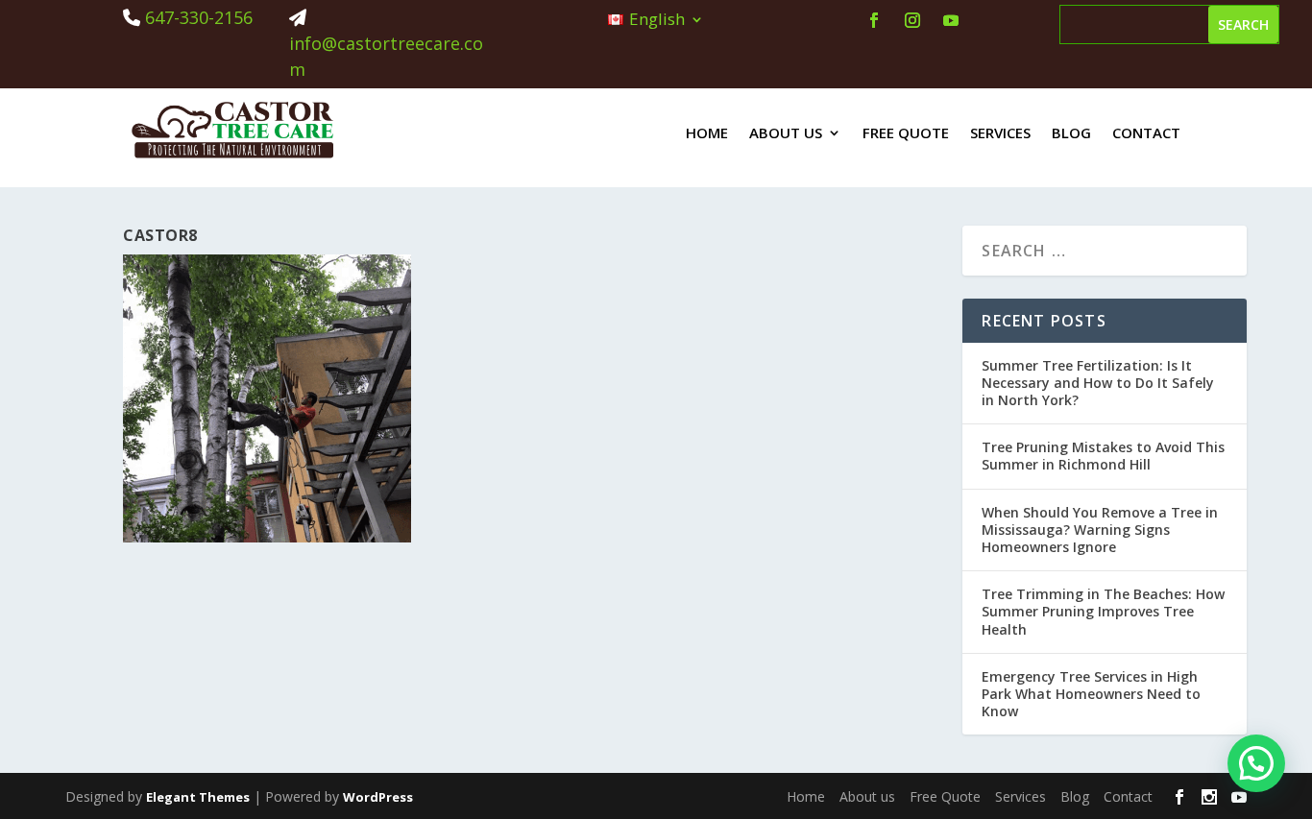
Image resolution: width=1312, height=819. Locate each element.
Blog (1071, 132)
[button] (1256, 763)
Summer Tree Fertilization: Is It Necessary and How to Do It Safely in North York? (1098, 382)
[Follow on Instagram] (912, 20)
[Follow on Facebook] (874, 20)
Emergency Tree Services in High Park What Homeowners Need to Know (1091, 693)
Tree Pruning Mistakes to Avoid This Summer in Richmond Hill (1103, 455)
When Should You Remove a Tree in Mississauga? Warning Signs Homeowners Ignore (1100, 529)
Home (707, 132)
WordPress (378, 797)
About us (785, 132)
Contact (1146, 132)
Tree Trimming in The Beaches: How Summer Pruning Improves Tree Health (1103, 611)
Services (1000, 132)
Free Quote (906, 132)
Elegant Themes (198, 797)
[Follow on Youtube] (950, 20)
